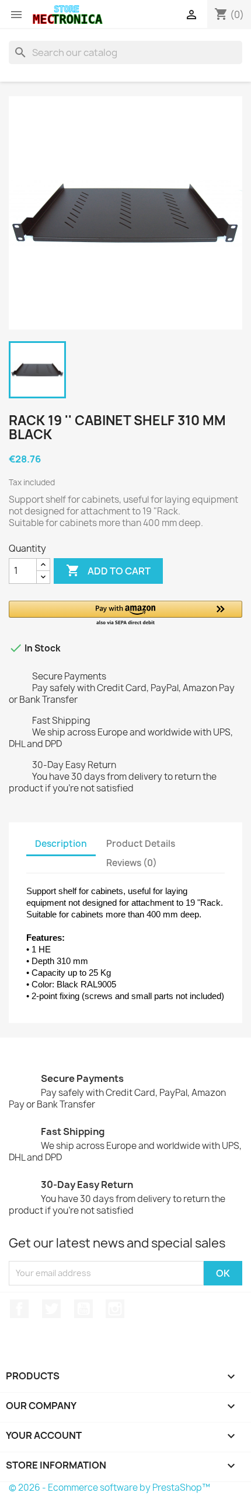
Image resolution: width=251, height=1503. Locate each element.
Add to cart (108, 570)
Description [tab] (61, 844)
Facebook (19, 1308)
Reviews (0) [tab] (131, 863)
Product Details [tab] (140, 844)
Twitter (51, 1308)
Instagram (115, 1308)
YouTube (83, 1308)
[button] (125, 614)
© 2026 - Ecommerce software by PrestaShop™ (109, 1487)
